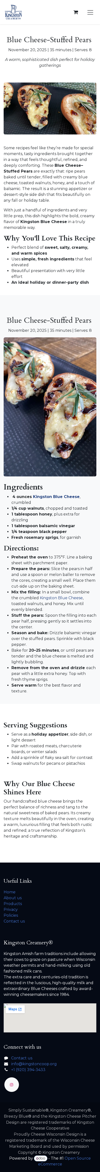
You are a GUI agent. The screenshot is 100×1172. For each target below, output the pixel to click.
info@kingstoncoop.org (34, 1064)
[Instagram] (11, 1084)
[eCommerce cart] (76, 12)
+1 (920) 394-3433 (28, 1069)
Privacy (11, 909)
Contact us (14, 921)
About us (13, 898)
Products (13, 903)
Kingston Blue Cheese (56, 496)
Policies (11, 915)
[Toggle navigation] (90, 12)
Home (10, 892)
